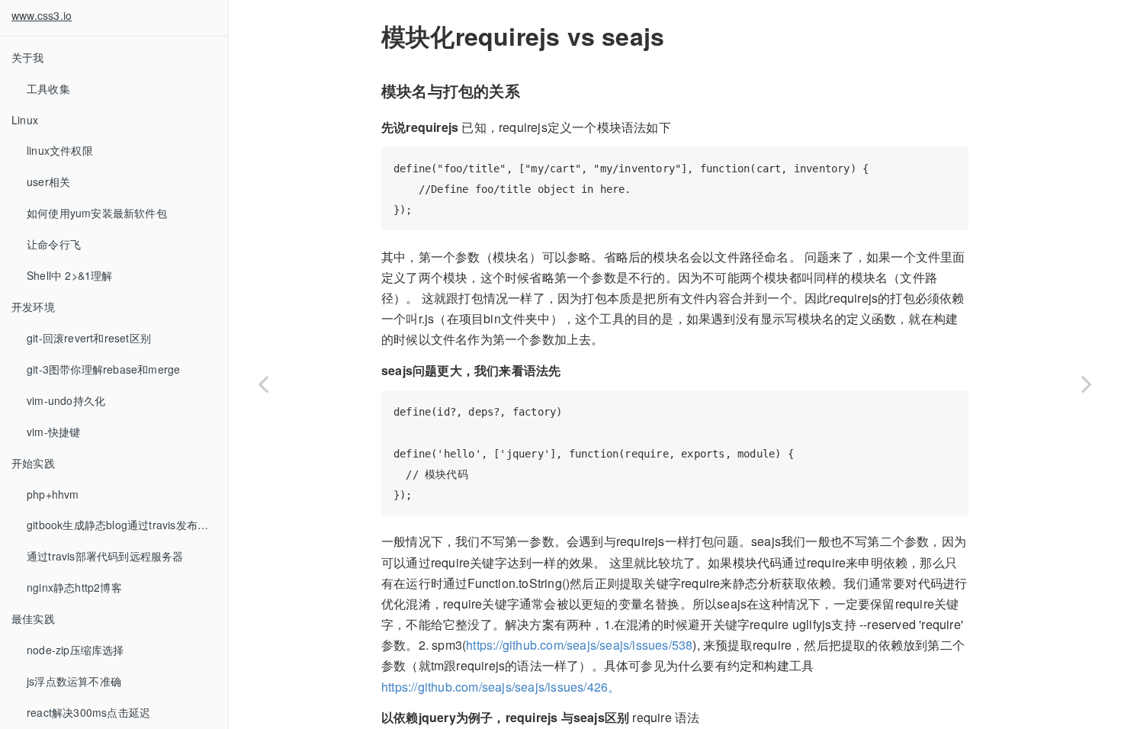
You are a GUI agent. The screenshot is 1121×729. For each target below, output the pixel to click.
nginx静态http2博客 (74, 587)
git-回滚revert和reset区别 (89, 337)
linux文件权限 (60, 150)
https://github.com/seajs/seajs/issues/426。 (500, 686)
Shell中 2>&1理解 (70, 275)
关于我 (27, 57)
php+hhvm (53, 494)
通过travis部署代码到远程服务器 (105, 556)
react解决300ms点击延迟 (88, 712)
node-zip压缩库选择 (75, 649)
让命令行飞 (54, 244)
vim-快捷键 (53, 431)
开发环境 (33, 306)
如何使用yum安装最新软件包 (97, 212)
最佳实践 (33, 618)
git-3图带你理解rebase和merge (103, 369)
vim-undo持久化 (66, 400)
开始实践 (33, 462)
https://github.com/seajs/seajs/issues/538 (579, 645)
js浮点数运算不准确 (74, 681)
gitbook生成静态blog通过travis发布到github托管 (127, 524)
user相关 (48, 181)
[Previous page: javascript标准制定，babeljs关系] (263, 383)
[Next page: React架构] (1086, 383)
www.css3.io (41, 15)
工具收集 (48, 88)
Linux (24, 119)
